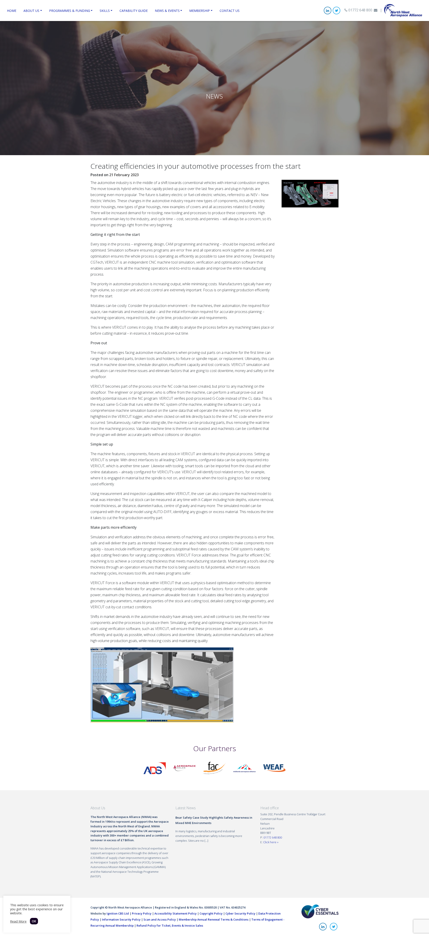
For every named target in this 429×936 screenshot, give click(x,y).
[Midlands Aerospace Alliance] (244, 767)
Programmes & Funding (69, 10)
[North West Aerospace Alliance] (403, 10)
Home (11, 10)
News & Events (167, 10)
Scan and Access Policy (159, 919)
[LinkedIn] (327, 10)
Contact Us (230, 10)
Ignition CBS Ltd (118, 913)
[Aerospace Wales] (184, 767)
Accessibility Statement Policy (175, 913)
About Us (31, 10)
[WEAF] (274, 767)
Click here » (270, 842)
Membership (199, 10)
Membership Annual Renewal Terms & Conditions (213, 919)
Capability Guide (134, 10)
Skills (105, 10)
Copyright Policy (211, 913)
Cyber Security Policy (240, 913)
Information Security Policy (121, 919)
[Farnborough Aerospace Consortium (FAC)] (214, 767)
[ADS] (154, 767)
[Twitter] (336, 10)
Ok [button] (34, 921)
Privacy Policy (141, 913)
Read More (18, 921)
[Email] (375, 10)
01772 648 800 (359, 10)
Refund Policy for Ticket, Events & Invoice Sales (170, 925)
